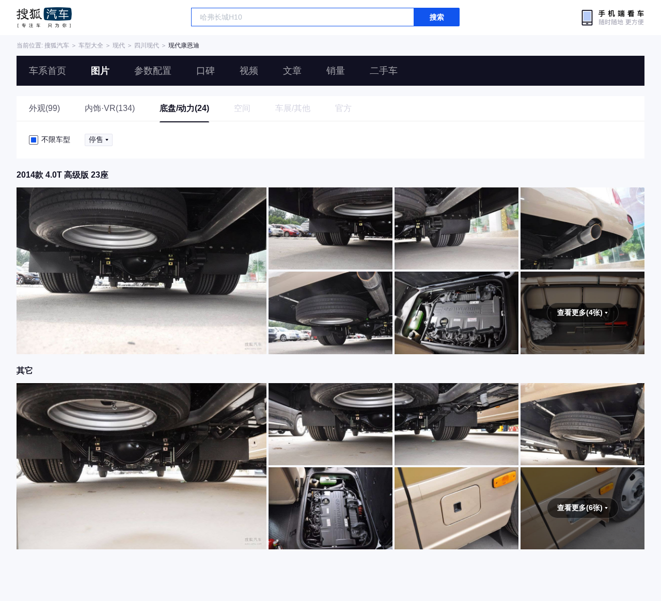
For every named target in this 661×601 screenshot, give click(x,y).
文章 (292, 71)
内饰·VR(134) (110, 108)
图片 (100, 71)
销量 (335, 71)
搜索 (437, 17)
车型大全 (90, 45)
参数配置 (152, 71)
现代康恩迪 (183, 45)
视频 (249, 71)
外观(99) (44, 108)
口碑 (205, 71)
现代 (119, 45)
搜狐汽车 (44, 17)
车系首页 (47, 71)
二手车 (384, 71)
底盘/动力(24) (184, 108)
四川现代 (146, 45)
